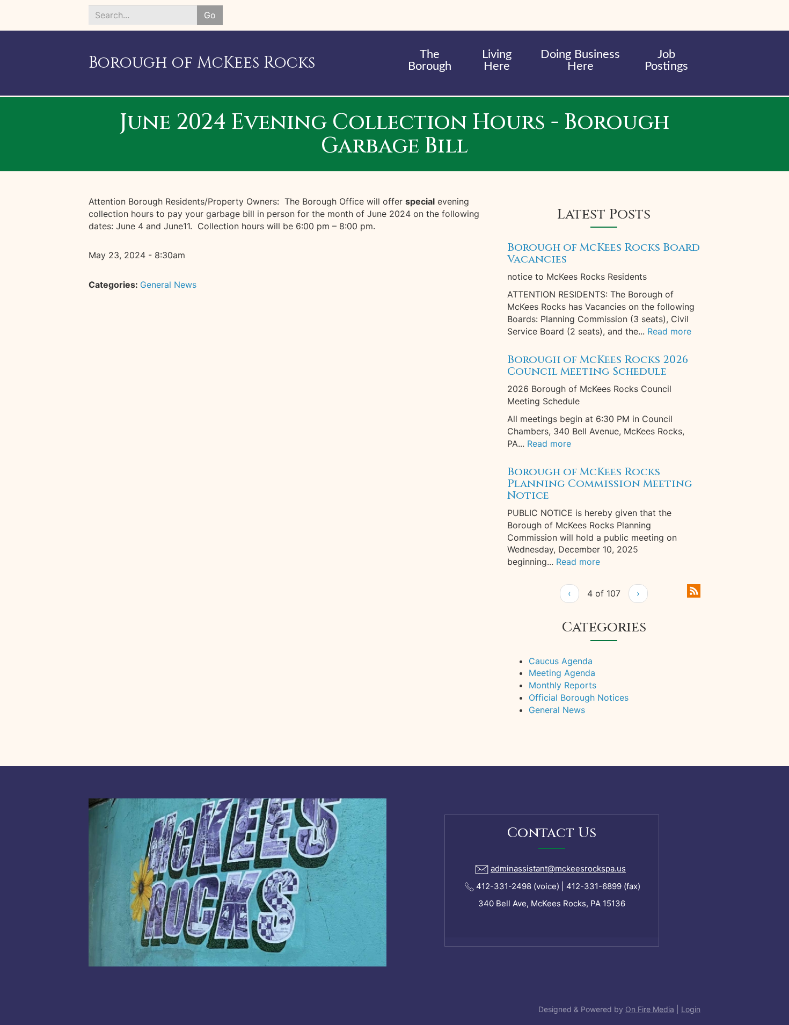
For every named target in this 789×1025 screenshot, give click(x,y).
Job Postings (666, 60)
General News (168, 284)
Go (210, 15)
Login (690, 1009)
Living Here (497, 60)
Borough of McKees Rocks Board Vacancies (603, 253)
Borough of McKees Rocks (202, 63)
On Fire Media (649, 1009)
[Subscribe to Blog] (693, 590)
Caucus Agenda (561, 661)
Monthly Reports (562, 685)
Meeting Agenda (562, 672)
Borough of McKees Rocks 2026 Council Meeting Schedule (597, 365)
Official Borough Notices (579, 697)
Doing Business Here (580, 60)
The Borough (429, 60)
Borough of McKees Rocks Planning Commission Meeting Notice (599, 483)
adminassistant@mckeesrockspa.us (558, 868)
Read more (669, 331)
